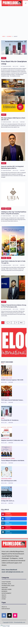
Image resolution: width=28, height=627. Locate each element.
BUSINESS (9, 36)
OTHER (8, 257)
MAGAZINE (5, 587)
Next (21, 322)
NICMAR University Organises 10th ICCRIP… (12, 380)
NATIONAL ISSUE (6, 583)
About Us (4, 606)
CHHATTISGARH (4, 478)
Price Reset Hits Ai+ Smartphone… (10, 420)
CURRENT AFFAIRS (5, 378)
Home (3, 36)
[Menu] (25, 3)
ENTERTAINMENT (6, 593)
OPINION (9, 478)
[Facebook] (4, 615)
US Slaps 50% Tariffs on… (8, 500)
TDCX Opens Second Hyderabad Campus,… (12, 400)
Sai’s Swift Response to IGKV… (9, 480)
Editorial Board (6, 608)
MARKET (3, 58)
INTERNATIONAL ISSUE (5, 458)
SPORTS (4, 597)
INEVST (3, 208)
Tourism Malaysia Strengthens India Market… (13, 460)
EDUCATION (3, 398)
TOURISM (13, 458)
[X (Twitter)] (9, 615)
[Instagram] (15, 615)
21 (16, 322)
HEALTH (4, 595)
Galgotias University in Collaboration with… (12, 440)
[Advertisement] (14, 21)
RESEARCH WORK (6, 589)
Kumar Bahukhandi (7, 66)
